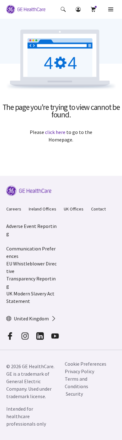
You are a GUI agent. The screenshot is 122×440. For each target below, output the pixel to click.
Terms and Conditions (76, 382)
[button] (63, 9)
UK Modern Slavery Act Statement (30, 297)
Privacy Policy (79, 371)
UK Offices (74, 209)
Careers (13, 209)
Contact (98, 209)
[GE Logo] (25, 10)
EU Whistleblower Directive (31, 267)
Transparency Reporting (31, 282)
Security (75, 394)
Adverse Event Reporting (31, 230)
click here (55, 132)
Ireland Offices (42, 209)
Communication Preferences (31, 252)
